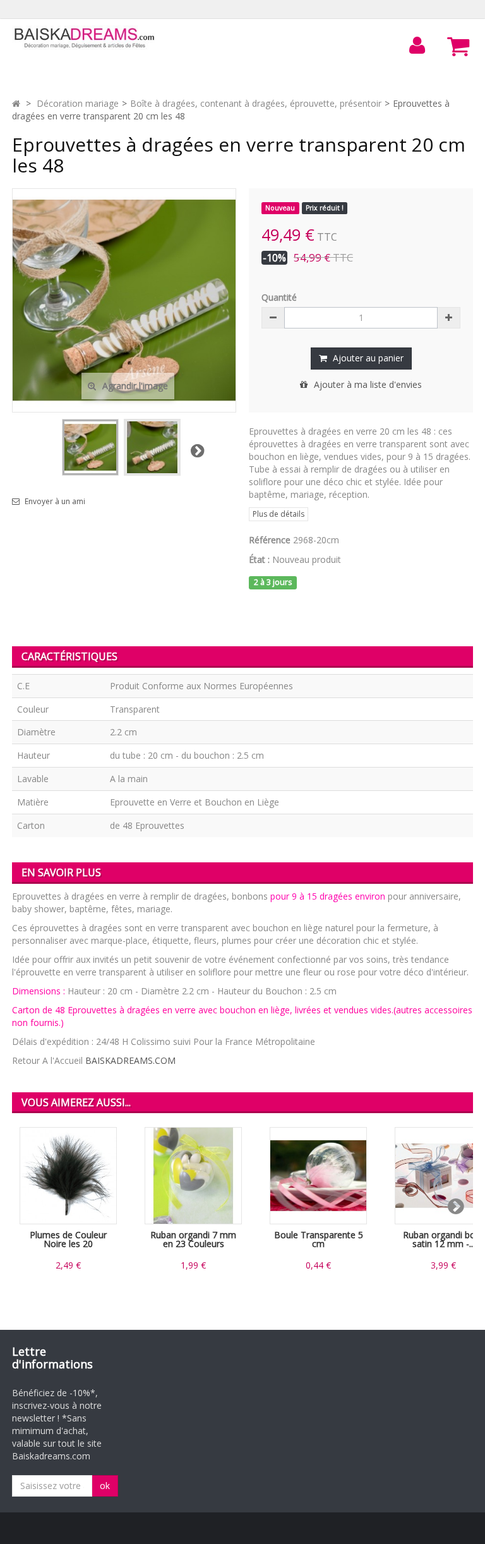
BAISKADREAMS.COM (130, 1060)
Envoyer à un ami (55, 501)
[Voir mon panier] (458, 46)
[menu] (417, 45)
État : (259, 559)
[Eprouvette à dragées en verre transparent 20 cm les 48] (90, 447)
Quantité (279, 297)
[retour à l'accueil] (16, 103)
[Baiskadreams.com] (84, 38)
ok (105, 1486)
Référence (269, 540)
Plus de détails (278, 514)
